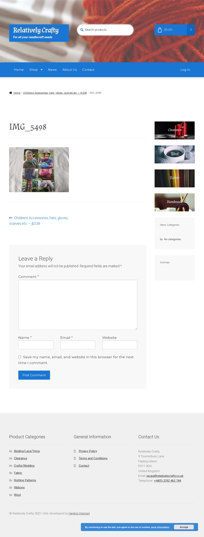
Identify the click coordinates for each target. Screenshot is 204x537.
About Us (69, 70)
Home (19, 70)
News (52, 70)
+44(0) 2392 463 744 (167, 480)
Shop (33, 70)
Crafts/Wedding (24, 465)
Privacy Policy (88, 451)
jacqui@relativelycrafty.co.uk (165, 476)
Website (109, 337)
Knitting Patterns (25, 480)
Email (66, 337)
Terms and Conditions (93, 458)
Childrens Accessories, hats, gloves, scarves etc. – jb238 (55, 92)
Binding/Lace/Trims (27, 451)
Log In (185, 70)
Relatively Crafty (36, 30)
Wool (17, 495)
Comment (28, 276)
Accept (184, 527)
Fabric (18, 473)
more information (160, 527)
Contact (88, 70)
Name (25, 337)
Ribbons (19, 487)
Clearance (20, 458)
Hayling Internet (79, 513)
